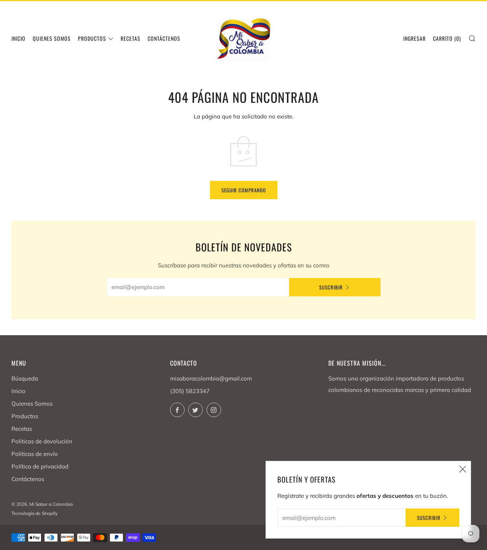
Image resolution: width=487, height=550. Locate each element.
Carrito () (447, 38)
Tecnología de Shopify (34, 513)
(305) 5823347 (190, 391)
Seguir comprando (243, 190)
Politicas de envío (34, 453)
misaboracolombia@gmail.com (211, 378)
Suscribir (331, 287)
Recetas (130, 38)
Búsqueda (24, 378)
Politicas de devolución (41, 441)
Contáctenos (27, 479)
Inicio (18, 38)
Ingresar (414, 38)
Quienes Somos (52, 38)
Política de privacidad (39, 466)
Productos (92, 38)
